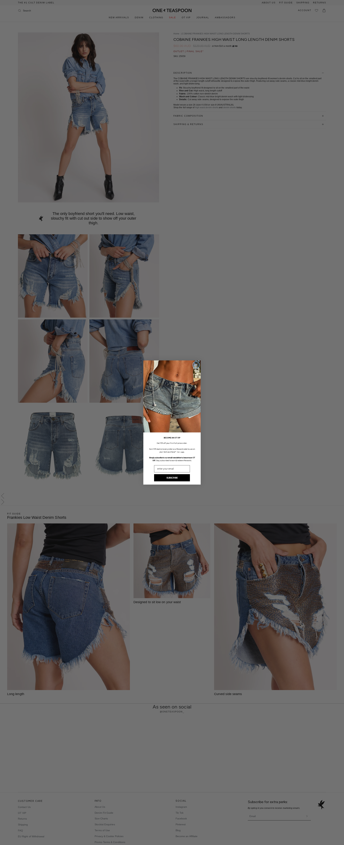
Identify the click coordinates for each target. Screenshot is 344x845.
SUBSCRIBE (172, 478)
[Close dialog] (196, 365)
